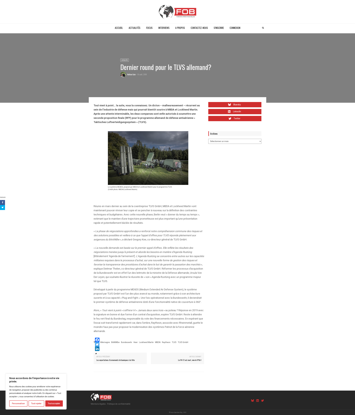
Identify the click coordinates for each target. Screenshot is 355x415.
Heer (136, 342)
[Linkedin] (97, 349)
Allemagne (105, 342)
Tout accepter (54, 403)
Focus (149, 28)
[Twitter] (97, 344)
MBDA (158, 342)
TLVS (174, 342)
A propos (180, 28)
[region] (36, 391)
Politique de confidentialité (118, 404)
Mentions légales (98, 404)
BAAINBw (115, 342)
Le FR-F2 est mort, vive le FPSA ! (189, 360)
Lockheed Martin (146, 342)
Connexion (235, 28)
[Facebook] (97, 340)
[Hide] (96, 354)
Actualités (134, 28)
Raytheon (166, 342)
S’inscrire (219, 28)
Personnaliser (18, 403)
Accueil (119, 28)
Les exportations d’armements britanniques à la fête (115, 360)
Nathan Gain (131, 74)
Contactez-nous (199, 28)
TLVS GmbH (183, 342)
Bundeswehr (126, 342)
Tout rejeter (36, 403)
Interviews (163, 28)
